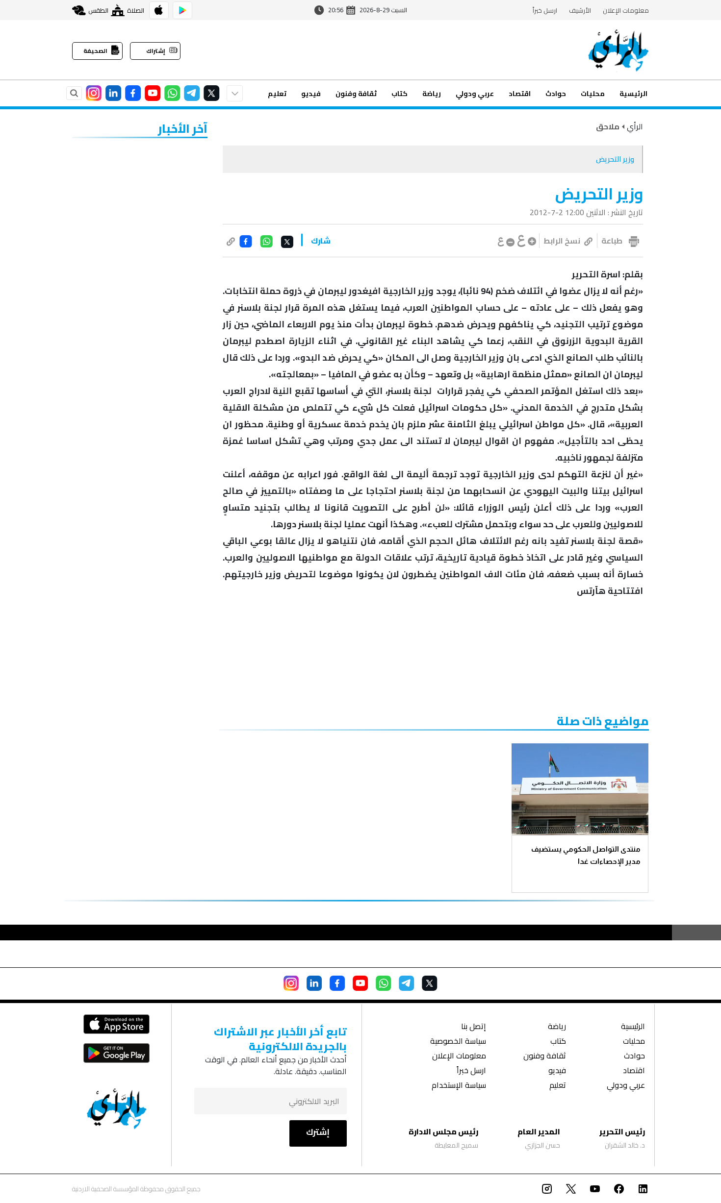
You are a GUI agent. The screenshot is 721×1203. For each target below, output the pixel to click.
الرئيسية (633, 93)
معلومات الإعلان (626, 10)
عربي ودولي (475, 93)
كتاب (399, 93)
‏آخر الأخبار (182, 129)
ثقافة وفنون (356, 93)
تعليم (277, 93)
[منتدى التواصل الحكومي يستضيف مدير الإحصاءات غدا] (580, 789)
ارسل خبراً (545, 10)
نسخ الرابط (561, 240)
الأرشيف (580, 10)
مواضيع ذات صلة (603, 721)
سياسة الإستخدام (459, 1086)
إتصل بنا (473, 1027)
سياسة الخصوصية (458, 1042)
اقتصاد (520, 93)
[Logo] (618, 50)
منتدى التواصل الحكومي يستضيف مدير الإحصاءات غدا (586, 855)
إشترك (318, 1132)
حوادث (555, 93)
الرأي (635, 126)
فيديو (311, 93)
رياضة (431, 93)
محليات (593, 93)
